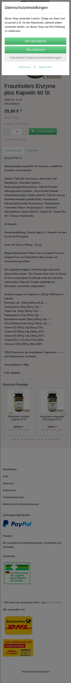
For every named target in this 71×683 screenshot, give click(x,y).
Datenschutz (46, 67)
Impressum (24, 67)
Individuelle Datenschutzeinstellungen (35, 57)
